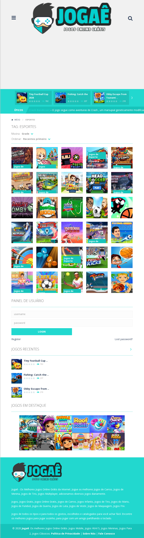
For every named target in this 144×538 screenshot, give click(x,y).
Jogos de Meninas (19, 292)
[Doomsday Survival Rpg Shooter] (45, 441)
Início (17, 120)
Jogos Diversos (44, 168)
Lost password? (124, 339)
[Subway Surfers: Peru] (63, 441)
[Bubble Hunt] (63, 423)
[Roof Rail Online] (81, 423)
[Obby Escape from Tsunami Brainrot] (16, 392)
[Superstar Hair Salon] (98, 441)
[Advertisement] (72, 62)
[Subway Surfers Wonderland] (45, 423)
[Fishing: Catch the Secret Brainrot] (16, 378)
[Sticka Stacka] (28, 441)
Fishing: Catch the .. (36, 374)
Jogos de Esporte (19, 168)
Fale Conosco (106, 533)
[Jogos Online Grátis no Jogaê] (73, 18)
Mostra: (15, 133)
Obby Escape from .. (36, 388)
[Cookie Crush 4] (98, 423)
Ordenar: (16, 139)
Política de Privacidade (65, 533)
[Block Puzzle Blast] (116, 441)
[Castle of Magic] (116, 423)
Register (16, 339)
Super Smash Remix (41, 110)
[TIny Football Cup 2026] (16, 364)
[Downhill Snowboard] (28, 423)
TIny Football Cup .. (36, 360)
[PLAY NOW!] (22, 97)
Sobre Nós (89, 533)
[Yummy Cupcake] (81, 441)
